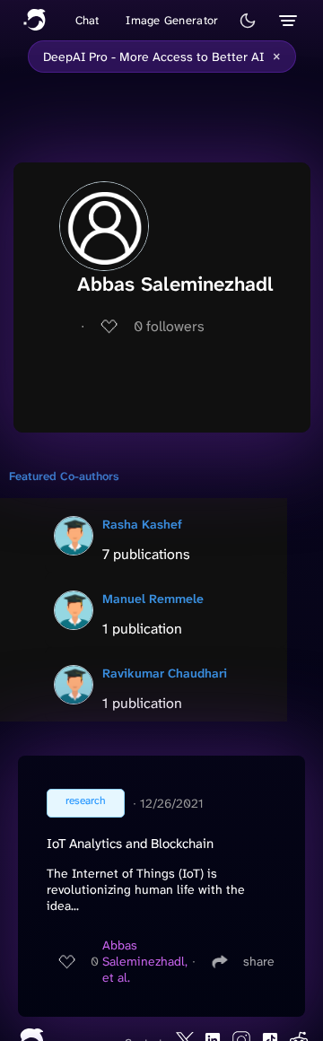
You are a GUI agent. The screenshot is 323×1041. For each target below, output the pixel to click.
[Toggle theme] (247, 20)
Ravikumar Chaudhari (164, 673)
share (259, 961)
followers (169, 326)
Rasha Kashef (142, 524)
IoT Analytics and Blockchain (130, 844)
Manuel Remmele (153, 598)
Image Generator (172, 20)
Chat (87, 20)
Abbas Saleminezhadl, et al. (145, 961)
